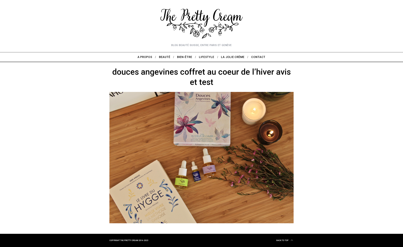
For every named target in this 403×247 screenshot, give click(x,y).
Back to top (282, 240)
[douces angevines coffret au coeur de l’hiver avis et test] (201, 222)
